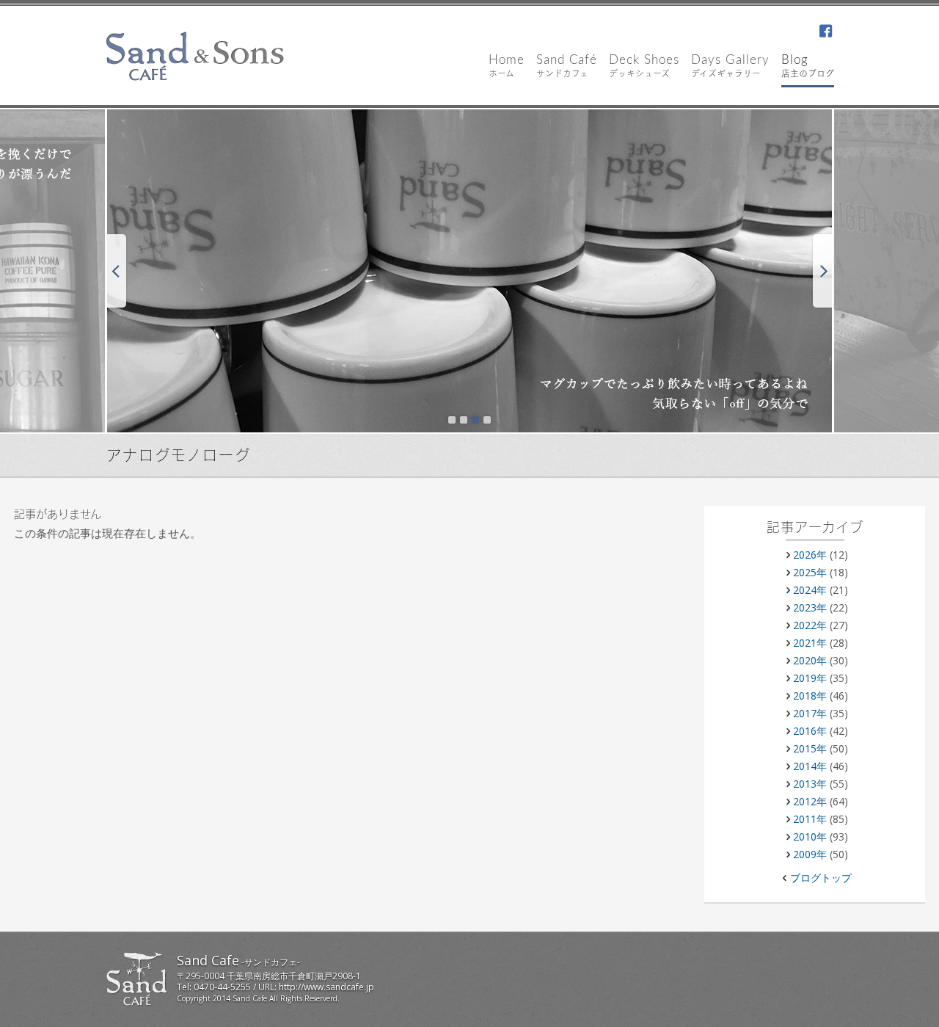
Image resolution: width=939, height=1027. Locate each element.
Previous (116, 271)
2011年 (810, 819)
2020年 (810, 660)
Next (823, 271)
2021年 (810, 643)
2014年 (810, 766)
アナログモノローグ (178, 456)
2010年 (810, 836)
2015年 (810, 748)
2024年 (810, 590)
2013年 (810, 784)
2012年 (810, 801)
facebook (825, 32)
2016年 (810, 731)
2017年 (810, 713)
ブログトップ (821, 878)
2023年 (810, 607)
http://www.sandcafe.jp (326, 987)
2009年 (810, 854)
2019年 (810, 678)
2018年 (810, 696)
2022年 (810, 625)
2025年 (810, 572)
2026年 (810, 555)
